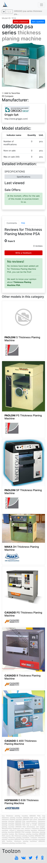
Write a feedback (21, 22)
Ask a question (38, 22)
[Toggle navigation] (41, 4)
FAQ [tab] (23, 223)
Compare (8, 96)
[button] (43, 45)
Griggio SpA (12, 114)
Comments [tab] (12, 223)
